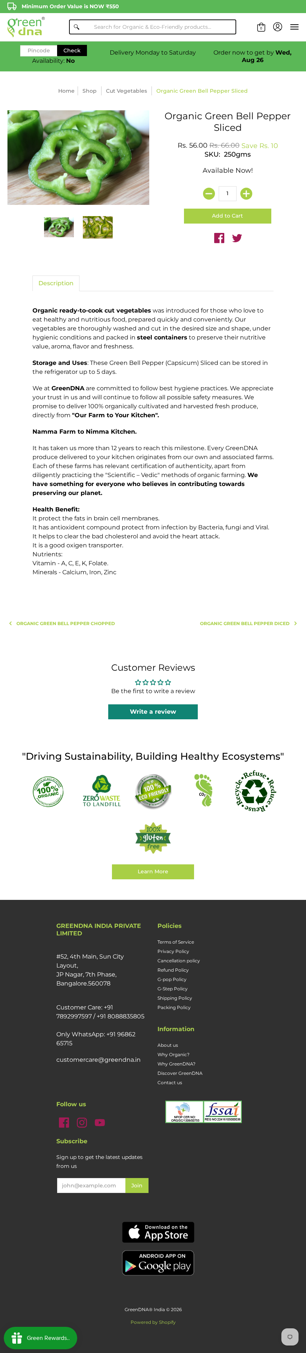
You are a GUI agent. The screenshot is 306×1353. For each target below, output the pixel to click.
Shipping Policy (174, 998)
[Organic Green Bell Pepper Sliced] (59, 227)
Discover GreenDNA (180, 1073)
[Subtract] (209, 194)
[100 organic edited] (50, 791)
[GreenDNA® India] (26, 27)
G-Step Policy (172, 988)
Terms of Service (175, 942)
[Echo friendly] (153, 791)
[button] (261, 27)
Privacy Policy (173, 951)
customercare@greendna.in (98, 1059)
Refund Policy (173, 970)
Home (66, 90)
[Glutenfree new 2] (153, 838)
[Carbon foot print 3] (204, 791)
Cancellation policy (178, 960)
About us (167, 1045)
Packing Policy (174, 1007)
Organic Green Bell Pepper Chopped (65, 623)
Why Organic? (173, 1054)
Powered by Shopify (153, 1322)
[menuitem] (261, 27)
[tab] (55, 283)
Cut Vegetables (126, 90)
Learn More (153, 871)
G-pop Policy (172, 979)
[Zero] (102, 791)
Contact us (169, 1082)
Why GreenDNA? (176, 1064)
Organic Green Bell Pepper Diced (245, 623)
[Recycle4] (255, 791)
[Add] (246, 194)
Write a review (153, 711)
